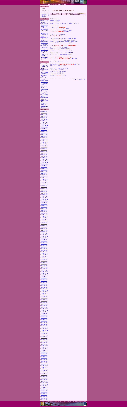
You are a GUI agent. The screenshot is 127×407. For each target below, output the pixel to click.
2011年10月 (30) (44, 385)
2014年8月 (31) (44, 333)
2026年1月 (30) (44, 122)
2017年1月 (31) (44, 288)
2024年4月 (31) (44, 154)
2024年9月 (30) (44, 147)
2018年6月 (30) (44, 262)
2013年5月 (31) (44, 356)
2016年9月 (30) (44, 294)
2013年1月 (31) (44, 362)
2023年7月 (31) (44, 168)
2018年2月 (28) (44, 268)
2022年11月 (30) (44, 180)
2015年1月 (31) (44, 325)
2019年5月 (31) (44, 245)
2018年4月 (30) (44, 265)
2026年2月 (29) (44, 120)
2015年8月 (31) (44, 315)
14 (43, 14)
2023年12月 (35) (44, 160)
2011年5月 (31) (44, 393)
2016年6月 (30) (44, 299)
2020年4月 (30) (44, 228)
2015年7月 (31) (44, 316)
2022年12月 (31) (44, 179)
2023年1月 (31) (44, 177)
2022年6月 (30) (44, 188)
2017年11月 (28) (44, 273)
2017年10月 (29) (44, 274)
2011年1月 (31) (44, 399)
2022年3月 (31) (44, 193)
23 (45, 15)
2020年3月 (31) (44, 230)
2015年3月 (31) (44, 322)
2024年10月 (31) (44, 145)
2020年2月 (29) (44, 231)
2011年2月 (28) (44, 398)
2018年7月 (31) (44, 261)
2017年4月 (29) (44, 284)
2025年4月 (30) (44, 136)
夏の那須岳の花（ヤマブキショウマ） (44, 35)
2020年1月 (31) (44, 233)
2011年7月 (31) (44, 390)
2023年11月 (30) (44, 162)
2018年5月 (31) (44, 264)
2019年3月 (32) (44, 248)
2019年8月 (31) (44, 241)
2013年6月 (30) (44, 355)
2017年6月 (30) (44, 281)
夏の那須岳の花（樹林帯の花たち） (44, 47)
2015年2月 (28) (44, 324)
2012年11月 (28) (44, 365)
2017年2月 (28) (44, 287)
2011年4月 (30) (44, 395)
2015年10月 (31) (44, 311)
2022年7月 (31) (44, 187)
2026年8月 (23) (44, 111)
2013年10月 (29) (44, 348)
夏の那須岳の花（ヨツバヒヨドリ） (44, 30)
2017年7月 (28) (44, 279)
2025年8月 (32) (44, 130)
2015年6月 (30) (44, 318)
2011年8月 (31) (44, 388)
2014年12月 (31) (44, 327)
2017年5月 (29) (44, 282)
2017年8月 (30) (44, 278)
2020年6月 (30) (44, 225)
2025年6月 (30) (44, 133)
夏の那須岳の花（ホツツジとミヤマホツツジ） (44, 39)
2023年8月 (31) (44, 167)
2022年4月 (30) (44, 191)
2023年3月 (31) (44, 174)
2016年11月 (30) (44, 291)
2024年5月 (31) (44, 153)
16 (45, 14)
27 (42, 16)
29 (44, 16)
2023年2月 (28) (44, 176)
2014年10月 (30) (44, 330)
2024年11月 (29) (44, 143)
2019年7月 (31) (44, 242)
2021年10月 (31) (44, 200)
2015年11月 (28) (44, 310)
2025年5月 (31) (44, 134)
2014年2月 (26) (44, 342)
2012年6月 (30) (44, 373)
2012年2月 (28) (44, 379)
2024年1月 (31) (44, 159)
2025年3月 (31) (44, 137)
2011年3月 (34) (44, 396)
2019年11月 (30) (44, 236)
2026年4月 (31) (44, 117)
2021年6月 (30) (44, 207)
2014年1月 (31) (44, 344)
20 (42, 15)
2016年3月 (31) (44, 304)
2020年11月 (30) (44, 217)
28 (43, 16)
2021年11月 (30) (44, 199)
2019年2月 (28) (44, 250)
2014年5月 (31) (44, 338)
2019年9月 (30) (44, 239)
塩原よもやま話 (82, 79)
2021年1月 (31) (44, 214)
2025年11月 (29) (44, 125)
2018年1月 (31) (44, 270)
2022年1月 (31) (44, 196)
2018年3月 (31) (44, 267)
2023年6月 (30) (44, 170)
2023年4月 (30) (44, 173)
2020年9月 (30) (44, 221)
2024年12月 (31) (44, 142)
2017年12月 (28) (44, 271)
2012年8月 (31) (44, 370)
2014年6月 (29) (44, 336)
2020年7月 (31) (44, 224)
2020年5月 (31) (44, 227)
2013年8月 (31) (44, 351)
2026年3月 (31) (44, 119)
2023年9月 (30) (44, 165)
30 (45, 16)
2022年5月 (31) (44, 190)
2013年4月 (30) (44, 358)
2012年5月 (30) (44, 375)
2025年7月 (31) (44, 131)
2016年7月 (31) (44, 298)
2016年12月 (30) (44, 290)
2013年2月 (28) (44, 361)
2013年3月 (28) (44, 359)
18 (48, 14)
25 (48, 15)
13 (42, 14)
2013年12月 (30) (44, 345)
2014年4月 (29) (44, 339)
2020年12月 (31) (44, 216)
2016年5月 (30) (44, 301)
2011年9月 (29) (44, 387)
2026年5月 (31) (44, 116)
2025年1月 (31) (44, 140)
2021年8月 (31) (44, 204)
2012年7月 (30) (44, 372)
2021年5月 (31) (44, 208)
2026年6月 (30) (44, 114)
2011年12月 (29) (44, 382)
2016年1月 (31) (44, 307)
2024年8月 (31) (44, 148)
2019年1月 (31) (44, 251)
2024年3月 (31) (44, 156)
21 (43, 15)
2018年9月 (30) (44, 257)
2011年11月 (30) (44, 384)
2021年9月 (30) (44, 202)
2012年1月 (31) (44, 381)
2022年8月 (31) (44, 185)
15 (44, 14)
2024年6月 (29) (44, 151)
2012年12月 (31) (44, 364)
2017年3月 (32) (44, 285)
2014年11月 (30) (44, 328)
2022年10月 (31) (44, 182)
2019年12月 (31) (44, 234)
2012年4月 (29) (44, 376)
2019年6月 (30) (44, 244)
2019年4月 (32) (44, 247)
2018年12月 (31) (44, 253)
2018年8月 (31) (44, 259)
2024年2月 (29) (44, 157)
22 (44, 15)
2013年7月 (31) (44, 353)
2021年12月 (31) (44, 197)
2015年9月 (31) (44, 313)
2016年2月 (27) (44, 305)
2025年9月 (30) (44, 128)
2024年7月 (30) (44, 150)
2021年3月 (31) (44, 211)
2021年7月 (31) (44, 205)
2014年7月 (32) (44, 335)
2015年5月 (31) (44, 319)
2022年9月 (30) (44, 184)
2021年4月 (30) (44, 210)
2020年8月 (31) (44, 222)
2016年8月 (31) (44, 296)
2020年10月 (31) (44, 219)
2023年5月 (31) (44, 171)
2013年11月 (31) (44, 347)
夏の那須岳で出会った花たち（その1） (44, 51)
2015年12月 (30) (44, 308)
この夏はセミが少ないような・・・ (44, 58)
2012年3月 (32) (44, 378)
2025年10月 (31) (44, 127)
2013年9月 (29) (44, 350)
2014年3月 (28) (44, 341)
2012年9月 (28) (44, 368)
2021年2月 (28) (44, 213)
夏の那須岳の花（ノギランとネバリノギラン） (44, 43)
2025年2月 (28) (44, 139)
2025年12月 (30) (44, 123)
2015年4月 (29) (44, 321)
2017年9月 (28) (44, 276)
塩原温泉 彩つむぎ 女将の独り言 (63, 10)
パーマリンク (75, 79)
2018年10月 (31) (44, 256)
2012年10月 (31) (44, 367)
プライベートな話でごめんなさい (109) (44, 67)
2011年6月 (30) (44, 392)
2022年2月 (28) (44, 194)
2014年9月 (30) (44, 331)
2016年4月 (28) (44, 302)
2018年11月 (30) (44, 254)
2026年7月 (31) (44, 113)
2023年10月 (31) (44, 164)
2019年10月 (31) (44, 237)
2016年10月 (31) (44, 293)
